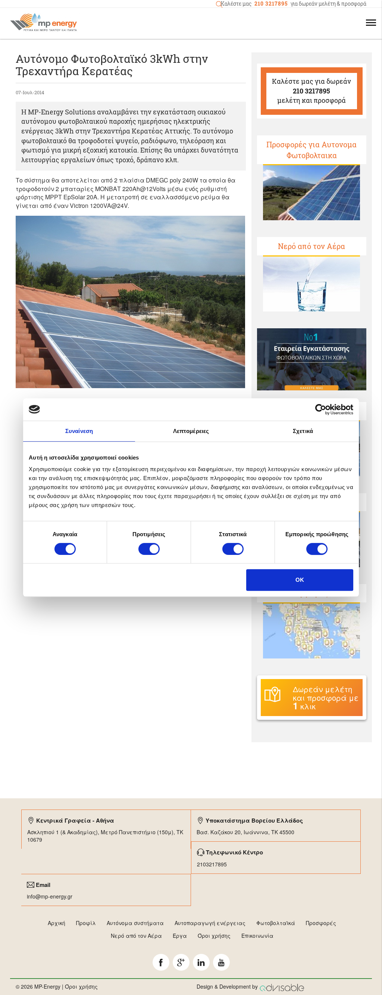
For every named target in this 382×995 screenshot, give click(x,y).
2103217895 (212, 864)
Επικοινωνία (257, 935)
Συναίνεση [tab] (79, 431)
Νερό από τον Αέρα (311, 246)
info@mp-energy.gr (49, 896)
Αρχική (56, 923)
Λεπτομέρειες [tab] (191, 431)
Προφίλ (86, 923)
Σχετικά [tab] (303, 431)
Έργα (180, 935)
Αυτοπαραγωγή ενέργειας (210, 923)
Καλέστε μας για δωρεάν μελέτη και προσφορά (311, 91)
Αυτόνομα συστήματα (135, 923)
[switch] (149, 549)
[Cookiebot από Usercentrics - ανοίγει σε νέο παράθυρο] (320, 409)
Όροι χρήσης (214, 935)
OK (299, 580)
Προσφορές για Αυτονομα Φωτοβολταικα (311, 149)
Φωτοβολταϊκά (275, 923)
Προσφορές (321, 923)
